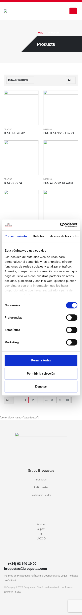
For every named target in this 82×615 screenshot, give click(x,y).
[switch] (71, 317)
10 (67, 400)
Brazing (8, 129)
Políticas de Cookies (41, 575)
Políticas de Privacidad (16, 575)
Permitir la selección (41, 373)
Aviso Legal (60, 575)
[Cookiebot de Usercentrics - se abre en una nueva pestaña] (60, 225)
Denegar (41, 386)
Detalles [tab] (38, 236)
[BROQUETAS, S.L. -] (15, 11)
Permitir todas (41, 360)
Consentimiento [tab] (16, 236)
